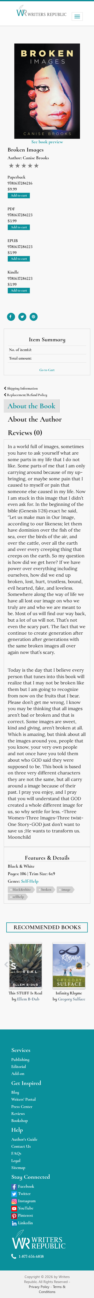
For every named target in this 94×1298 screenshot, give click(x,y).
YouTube (25, 1208)
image (66, 889)
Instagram (26, 1200)
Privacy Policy (39, 1286)
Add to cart (19, 195)
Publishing (20, 1059)
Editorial (18, 1066)
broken (46, 889)
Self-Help (29, 881)
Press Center (21, 1106)
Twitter (24, 1193)
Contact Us (21, 1146)
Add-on (17, 1073)
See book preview (47, 142)
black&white (22, 889)
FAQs (16, 1153)
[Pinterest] (34, 315)
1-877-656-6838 (31, 1256)
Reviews (18, 1113)
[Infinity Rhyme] (69, 965)
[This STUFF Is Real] (26, 965)
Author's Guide (24, 1139)
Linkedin (25, 1222)
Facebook (25, 1186)
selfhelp (18, 897)
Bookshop (19, 1120)
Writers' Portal (23, 1099)
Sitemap (18, 1167)
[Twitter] (22, 315)
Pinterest (25, 1215)
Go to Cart (47, 370)
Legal (16, 1160)
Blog (15, 1092)
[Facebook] (11, 315)
